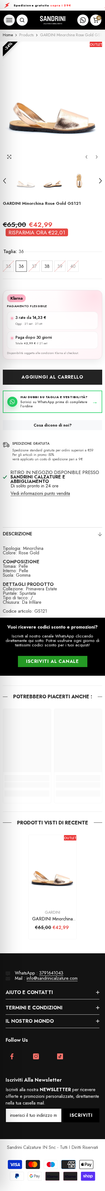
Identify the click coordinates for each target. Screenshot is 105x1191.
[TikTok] (60, 1056)
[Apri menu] (9, 20)
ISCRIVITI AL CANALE (52, 661)
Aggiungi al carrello (52, 377)
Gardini (52, 912)
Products (26, 35)
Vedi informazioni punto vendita (40, 493)
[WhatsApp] (82, 20)
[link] (27, 785)
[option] (52, 102)
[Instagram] (36, 1056)
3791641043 (51, 973)
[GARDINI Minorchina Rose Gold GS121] (52, 871)
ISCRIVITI (81, 1115)
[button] (86, 157)
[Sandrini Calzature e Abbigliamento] (52, 20)
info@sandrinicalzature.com (52, 978)
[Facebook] (12, 1056)
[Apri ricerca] (22, 20)
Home (8, 35)
